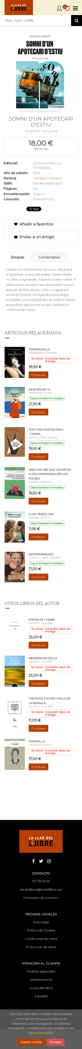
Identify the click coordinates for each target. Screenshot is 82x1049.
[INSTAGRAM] (48, 860)
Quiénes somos (41, 979)
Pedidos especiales (41, 971)
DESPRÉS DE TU (40, 389)
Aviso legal (41, 922)
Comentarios (49, 257)
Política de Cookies (41, 930)
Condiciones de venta (41, 939)
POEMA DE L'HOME (42, 619)
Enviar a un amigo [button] (36, 237)
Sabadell (41, 996)
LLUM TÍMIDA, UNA (41, 514)
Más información (41, 1033)
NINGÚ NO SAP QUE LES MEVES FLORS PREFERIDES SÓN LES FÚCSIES (50, 474)
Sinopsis (17, 257)
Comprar (38, 375)
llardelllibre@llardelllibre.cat (41, 889)
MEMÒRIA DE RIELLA (43, 658)
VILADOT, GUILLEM (41, 131)
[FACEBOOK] (33, 860)
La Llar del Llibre (41, 988)
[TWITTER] (41, 860)
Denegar (56, 1042)
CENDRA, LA (37, 741)
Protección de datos (41, 947)
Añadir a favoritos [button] (36, 224)
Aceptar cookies (31, 1042)
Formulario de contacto (41, 898)
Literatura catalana (47, 178)
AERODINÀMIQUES (41, 554)
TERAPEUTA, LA (39, 349)
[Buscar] (76, 20)
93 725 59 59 (41, 881)
